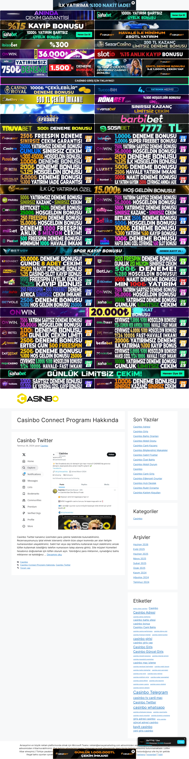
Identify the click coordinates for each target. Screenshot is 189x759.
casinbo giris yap (143, 642)
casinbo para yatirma (154, 673)
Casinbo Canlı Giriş (143, 473)
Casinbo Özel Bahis (144, 459)
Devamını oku (54, 554)
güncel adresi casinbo (145, 722)
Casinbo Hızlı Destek (144, 483)
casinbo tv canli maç (148, 698)
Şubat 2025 (139, 563)
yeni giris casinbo (143, 730)
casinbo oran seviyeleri (160, 670)
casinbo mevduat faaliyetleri (143, 666)
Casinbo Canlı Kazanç (145, 445)
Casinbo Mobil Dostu (144, 441)
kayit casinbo (142, 727)
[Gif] (94, 189)
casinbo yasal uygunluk (141, 715)
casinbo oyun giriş (139, 673)
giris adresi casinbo (144, 718)
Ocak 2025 (139, 568)
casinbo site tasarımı (156, 681)
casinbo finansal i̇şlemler (142, 635)
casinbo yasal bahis (160, 712)
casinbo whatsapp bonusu (142, 712)
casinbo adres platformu (141, 617)
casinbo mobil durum (162, 666)
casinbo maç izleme (144, 662)
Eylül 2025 (139, 549)
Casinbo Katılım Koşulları (146, 492)
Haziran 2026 (140, 544)
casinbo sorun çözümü (158, 684)
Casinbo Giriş (140, 431)
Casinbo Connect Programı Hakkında (37, 565)
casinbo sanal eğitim (140, 681)
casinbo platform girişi (141, 677)
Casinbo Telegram (150, 692)
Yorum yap (25, 568)
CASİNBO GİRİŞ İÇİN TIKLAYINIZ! (94, 80)
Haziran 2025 (140, 554)
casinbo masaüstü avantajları (143, 659)
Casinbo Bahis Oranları (146, 436)
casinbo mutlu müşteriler (142, 670)
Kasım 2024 (140, 572)
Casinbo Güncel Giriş (148, 651)
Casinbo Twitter (35, 440)
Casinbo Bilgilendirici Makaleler (150, 450)
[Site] (47, 138)
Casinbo (24, 562)
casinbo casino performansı (143, 631)
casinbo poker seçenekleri (160, 677)
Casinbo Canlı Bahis (144, 627)
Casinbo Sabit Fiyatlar (145, 455)
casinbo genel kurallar (160, 635)
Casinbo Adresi (141, 426)
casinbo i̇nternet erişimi (160, 656)
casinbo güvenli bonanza (142, 656)
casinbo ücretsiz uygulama (160, 715)
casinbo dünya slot (160, 631)
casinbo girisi (142, 638)
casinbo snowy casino (141, 684)
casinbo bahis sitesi (144, 619)
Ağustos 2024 (141, 577)
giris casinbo (161, 719)
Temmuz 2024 (141, 582)
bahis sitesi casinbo (140, 608)
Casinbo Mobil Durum (145, 464)
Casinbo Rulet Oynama (146, 488)
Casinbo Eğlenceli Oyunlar (147, 478)
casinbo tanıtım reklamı (141, 688)
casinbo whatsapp (149, 707)
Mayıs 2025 (139, 558)
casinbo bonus (141, 623)
